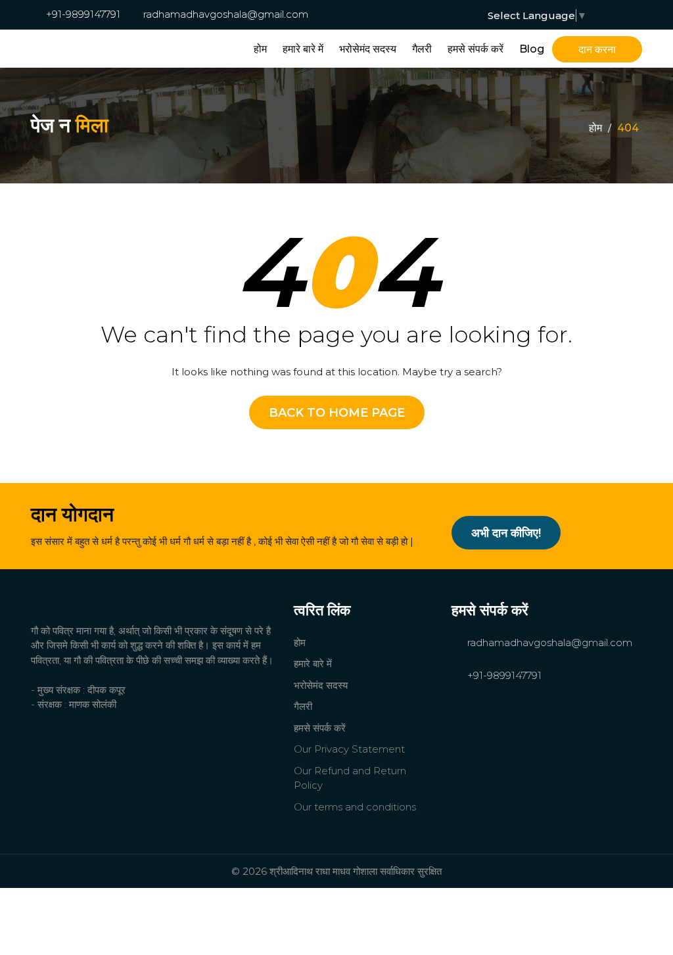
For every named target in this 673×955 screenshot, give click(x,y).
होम (260, 49)
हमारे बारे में (303, 49)
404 (628, 128)
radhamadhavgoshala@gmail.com (224, 14)
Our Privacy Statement (349, 749)
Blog (531, 49)
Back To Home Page (337, 413)
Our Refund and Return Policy (350, 778)
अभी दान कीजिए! (506, 533)
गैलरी (422, 49)
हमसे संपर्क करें (475, 49)
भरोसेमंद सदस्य (367, 49)
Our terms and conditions (355, 807)
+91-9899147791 (81, 14)
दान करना (597, 49)
